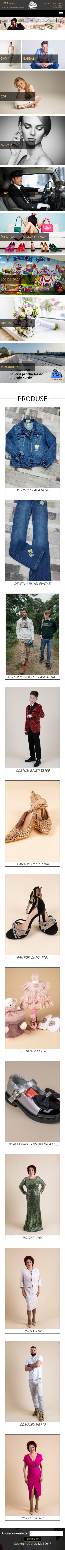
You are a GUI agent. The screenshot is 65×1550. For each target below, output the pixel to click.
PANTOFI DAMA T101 (32, 957)
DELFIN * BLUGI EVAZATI (32, 583)
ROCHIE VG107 (32, 1518)
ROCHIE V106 (32, 1237)
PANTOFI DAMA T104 (32, 864)
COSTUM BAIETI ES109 (32, 770)
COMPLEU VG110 (33, 1424)
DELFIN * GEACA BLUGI (32, 490)
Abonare (33, 1539)
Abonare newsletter (15, 1533)
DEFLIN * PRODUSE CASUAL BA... (32, 677)
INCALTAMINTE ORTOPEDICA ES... (32, 1144)
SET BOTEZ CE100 (32, 1051)
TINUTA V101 (32, 1331)
